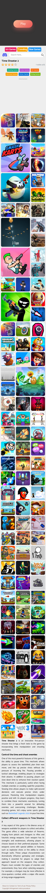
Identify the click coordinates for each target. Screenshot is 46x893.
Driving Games (35, 74)
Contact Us (13, 886)
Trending (22, 49)
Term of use (21, 886)
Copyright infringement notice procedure (16, 888)
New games (35, 49)
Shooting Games (13, 70)
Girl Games (34, 70)
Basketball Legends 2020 (19, 813)
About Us (5, 886)
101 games (10, 49)
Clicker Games (23, 74)
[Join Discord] (4, 55)
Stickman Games (11, 74)
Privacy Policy (30, 886)
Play (23, 23)
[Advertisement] (23, 96)
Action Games (24, 70)
